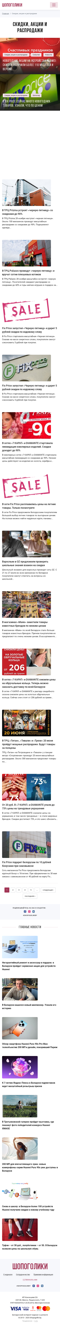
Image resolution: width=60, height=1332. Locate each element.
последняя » (30, 896)
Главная (5, 13)
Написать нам (31, 1279)
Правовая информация (43, 1274)
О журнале (7, 1274)
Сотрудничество (23, 1274)
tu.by (36, 1321)
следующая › (48, 890)
